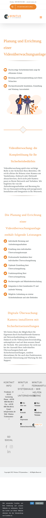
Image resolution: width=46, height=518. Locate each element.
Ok (32, 503)
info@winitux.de (31, 2)
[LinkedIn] (8, 451)
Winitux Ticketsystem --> (9, 416)
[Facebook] (6, 446)
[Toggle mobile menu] (41, 17)
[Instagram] (11, 446)
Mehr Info (39, 503)
